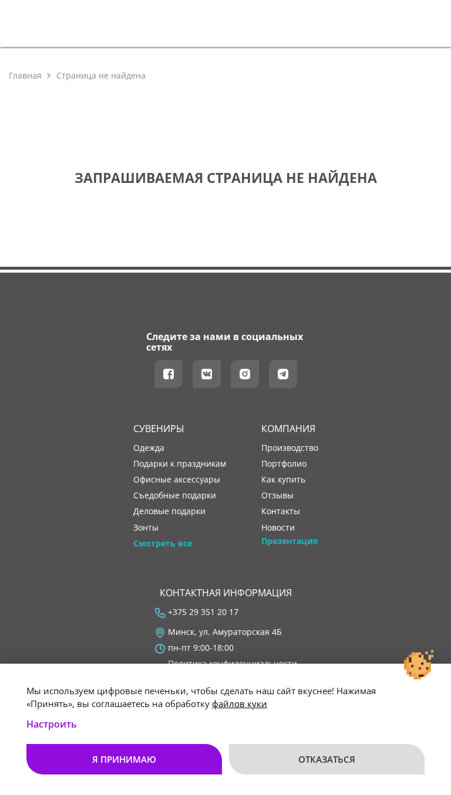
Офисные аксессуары (176, 479)
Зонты (146, 527)
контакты (280, 511)
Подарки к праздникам (179, 463)
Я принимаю (124, 759)
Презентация (289, 541)
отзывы (277, 495)
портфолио (284, 463)
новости (278, 527)
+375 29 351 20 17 (203, 612)
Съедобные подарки (174, 495)
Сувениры (158, 428)
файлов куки (239, 703)
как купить (283, 479)
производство (289, 448)
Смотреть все (162, 543)
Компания (288, 428)
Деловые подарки (169, 511)
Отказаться (326, 759)
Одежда (148, 448)
